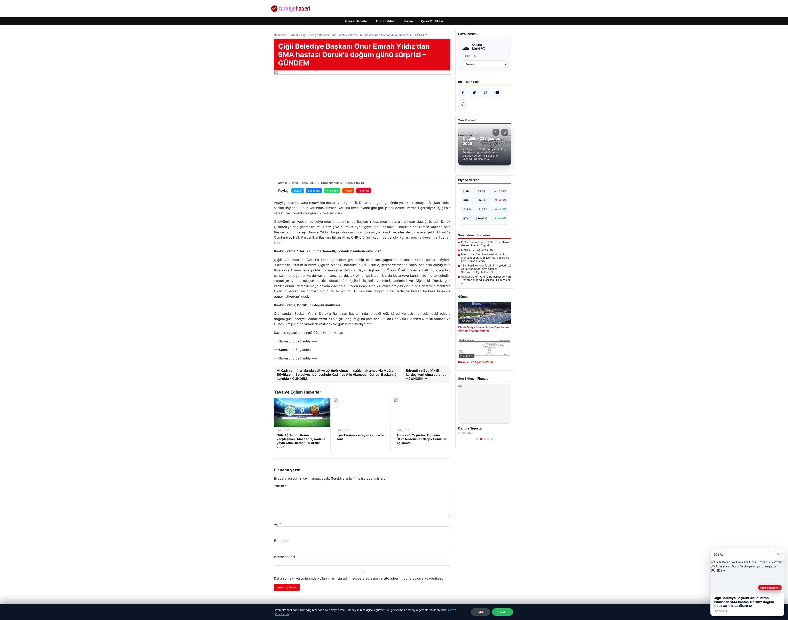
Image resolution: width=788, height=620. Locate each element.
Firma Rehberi (386, 21)
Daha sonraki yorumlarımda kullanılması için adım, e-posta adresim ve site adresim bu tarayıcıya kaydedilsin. (358, 578)
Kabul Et (503, 612)
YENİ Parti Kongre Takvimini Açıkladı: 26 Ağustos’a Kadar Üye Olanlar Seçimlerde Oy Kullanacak (486, 269)
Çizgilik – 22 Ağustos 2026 (478, 249)
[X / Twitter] (474, 92)
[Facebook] (462, 92)
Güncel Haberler (356, 21)
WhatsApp (332, 190)
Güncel (293, 35)
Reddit (348, 190)
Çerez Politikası (432, 21)
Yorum (280, 486)
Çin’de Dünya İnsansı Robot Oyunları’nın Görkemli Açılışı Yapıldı (486, 243)
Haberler (279, 35)
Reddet (480, 612)
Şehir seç (469, 55)
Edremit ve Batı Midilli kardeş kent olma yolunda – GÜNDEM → (426, 374)
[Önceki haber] (495, 132)
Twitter (298, 190)
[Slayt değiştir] (477, 439)
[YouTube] (497, 92)
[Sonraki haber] (504, 132)
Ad (277, 524)
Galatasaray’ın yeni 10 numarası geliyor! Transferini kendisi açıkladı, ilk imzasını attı (486, 280)
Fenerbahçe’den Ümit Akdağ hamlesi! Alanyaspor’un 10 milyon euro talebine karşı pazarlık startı (485, 258)
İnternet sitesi (284, 557)
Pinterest (363, 190)
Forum (408, 21)
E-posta (281, 540)
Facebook (314, 190)
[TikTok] (462, 104)
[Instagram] (485, 92)
